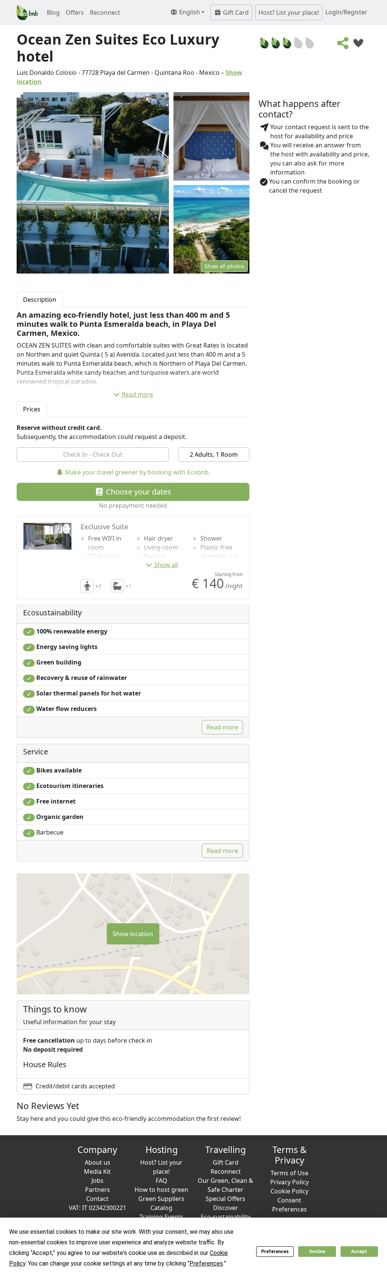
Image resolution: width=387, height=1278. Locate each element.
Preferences (275, 1251)
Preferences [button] (206, 1263)
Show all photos (224, 266)
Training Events (161, 1217)
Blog (53, 12)
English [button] (189, 12)
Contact (97, 1199)
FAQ (161, 1180)
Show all (166, 565)
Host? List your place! (289, 12)
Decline (317, 1251)
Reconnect (105, 12)
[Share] (343, 45)
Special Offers (225, 1199)
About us (97, 1162)
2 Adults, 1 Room (214, 454)
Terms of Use (289, 1173)
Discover (225, 1208)
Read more (137, 394)
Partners (97, 1189)
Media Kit (97, 1171)
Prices (31, 409)
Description (39, 299)
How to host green (161, 1189)
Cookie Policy (289, 1191)
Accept (359, 1251)
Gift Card (235, 12)
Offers (75, 12)
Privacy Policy (289, 1182)
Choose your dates (137, 492)
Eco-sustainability (226, 1217)
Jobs (97, 1180)
